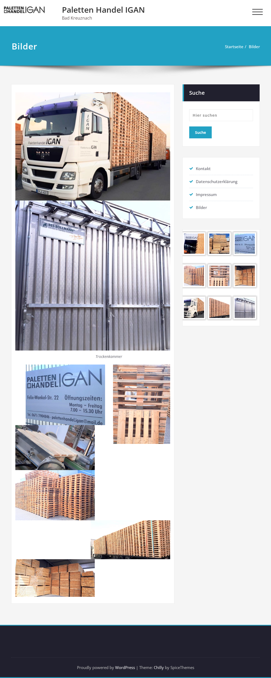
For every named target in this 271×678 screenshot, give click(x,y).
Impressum (206, 194)
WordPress (125, 667)
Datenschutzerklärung (216, 181)
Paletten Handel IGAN (103, 9)
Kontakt (203, 168)
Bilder (254, 46)
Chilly (159, 667)
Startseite (234, 46)
